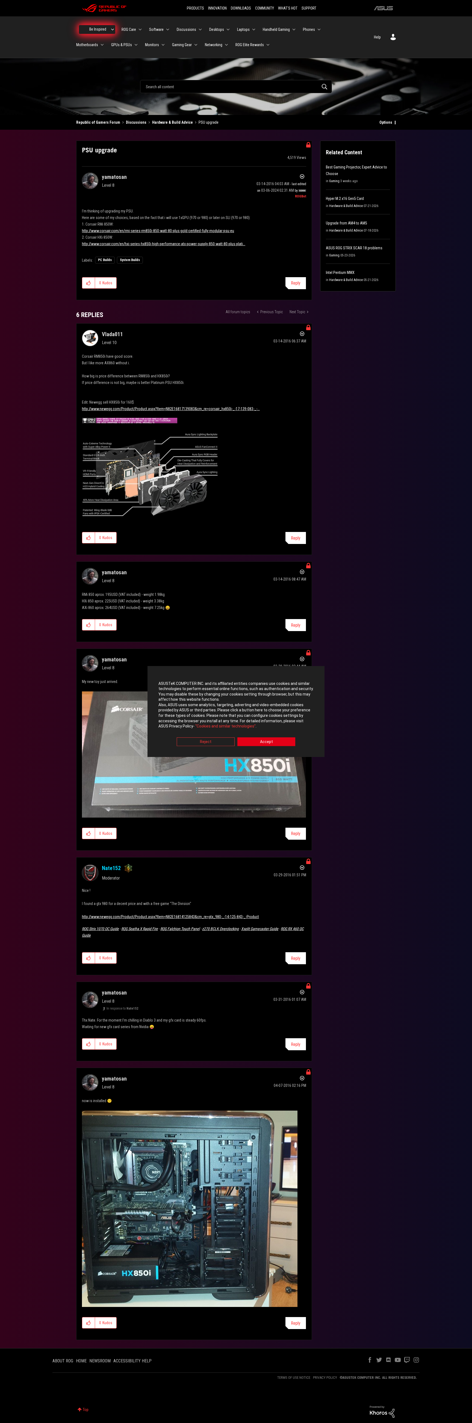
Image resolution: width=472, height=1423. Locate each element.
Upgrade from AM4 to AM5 (346, 223)
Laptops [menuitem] (243, 29)
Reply (295, 283)
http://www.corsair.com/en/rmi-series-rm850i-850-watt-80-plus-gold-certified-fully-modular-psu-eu (158, 231)
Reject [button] (205, 741)
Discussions (136, 122)
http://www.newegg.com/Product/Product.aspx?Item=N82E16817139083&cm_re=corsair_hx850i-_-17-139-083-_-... (171, 409)
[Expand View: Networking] (226, 45)
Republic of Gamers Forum (98, 122)
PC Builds (105, 260)
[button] (88, 282)
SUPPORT (309, 8)
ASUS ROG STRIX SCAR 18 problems (354, 248)
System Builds (130, 260)
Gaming (334, 181)
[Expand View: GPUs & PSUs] (136, 45)
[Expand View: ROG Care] (140, 29)
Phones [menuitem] (309, 29)
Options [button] (385, 122)
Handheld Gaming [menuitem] (276, 29)
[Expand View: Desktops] (228, 29)
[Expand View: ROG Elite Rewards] (268, 45)
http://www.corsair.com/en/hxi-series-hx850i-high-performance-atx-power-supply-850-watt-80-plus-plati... (163, 244)
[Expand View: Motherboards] (102, 45)
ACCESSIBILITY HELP (132, 1360)
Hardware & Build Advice (172, 122)
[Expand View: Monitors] (163, 45)
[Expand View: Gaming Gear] (196, 45)
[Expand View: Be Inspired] (112, 29)
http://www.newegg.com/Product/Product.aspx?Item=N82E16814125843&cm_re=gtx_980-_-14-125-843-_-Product (170, 917)
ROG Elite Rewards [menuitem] (249, 45)
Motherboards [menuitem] (87, 45)
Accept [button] (266, 741)
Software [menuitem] (156, 29)
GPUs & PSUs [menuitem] (121, 45)
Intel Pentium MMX (340, 272)
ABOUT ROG (62, 1360)
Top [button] (85, 1409)
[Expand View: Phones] (319, 29)
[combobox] (236, 86)
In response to (122, 1008)
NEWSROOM (100, 1360)
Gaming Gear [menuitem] (182, 45)
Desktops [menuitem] (216, 29)
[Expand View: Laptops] (253, 29)
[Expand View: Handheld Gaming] (294, 29)
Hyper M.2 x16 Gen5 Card (345, 198)
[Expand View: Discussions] (200, 29)
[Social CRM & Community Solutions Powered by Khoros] (382, 1411)
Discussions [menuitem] (186, 29)
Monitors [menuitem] (152, 45)
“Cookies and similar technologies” (225, 726)
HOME (81, 1360)
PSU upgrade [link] (209, 122)
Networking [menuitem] (213, 45)
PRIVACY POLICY (325, 1377)
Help (377, 37)
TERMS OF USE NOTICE (293, 1377)
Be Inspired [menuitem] (97, 29)
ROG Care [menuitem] (129, 29)
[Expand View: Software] (167, 29)
